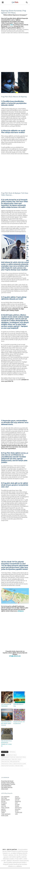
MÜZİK (17, 806)
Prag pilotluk (5, 761)
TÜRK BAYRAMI (5, 814)
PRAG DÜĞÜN (5, 807)
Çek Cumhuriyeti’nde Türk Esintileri (6, 705)
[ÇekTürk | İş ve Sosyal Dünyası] (15, 2)
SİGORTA (17, 809)
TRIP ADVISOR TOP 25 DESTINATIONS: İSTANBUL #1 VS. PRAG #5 (6, 743)
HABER (3, 804)
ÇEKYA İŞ (17, 798)
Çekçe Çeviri (4, 789)
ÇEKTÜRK (4, 798)
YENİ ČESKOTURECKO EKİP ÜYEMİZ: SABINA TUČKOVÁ (6, 723)
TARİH (3, 812)
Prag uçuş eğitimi (14, 761)
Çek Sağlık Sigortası (6, 787)
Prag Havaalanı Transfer (8, 784)
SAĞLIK (3, 809)
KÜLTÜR (3, 806)
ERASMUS (18, 801)
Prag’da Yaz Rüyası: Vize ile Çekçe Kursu (19, 722)
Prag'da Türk (19, 765)
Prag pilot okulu (16, 759)
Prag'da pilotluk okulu (8, 765)
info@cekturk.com (15, 656)
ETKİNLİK (4, 803)
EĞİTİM (3, 801)
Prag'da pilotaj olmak (20, 763)
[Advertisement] (15, 53)
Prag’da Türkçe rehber (7, 782)
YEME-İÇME (4, 815)
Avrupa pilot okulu (11, 754)
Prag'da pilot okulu (7, 763)
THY (11, 24)
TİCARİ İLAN (18, 812)
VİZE (16, 814)
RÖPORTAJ (12, 751)
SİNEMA (3, 811)
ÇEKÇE (17, 796)
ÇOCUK (17, 800)
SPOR (16, 811)
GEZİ (16, 803)
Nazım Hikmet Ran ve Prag (18, 705)
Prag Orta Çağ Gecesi (7, 781)
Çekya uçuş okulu (6, 759)
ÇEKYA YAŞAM (5, 800)
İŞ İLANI (17, 804)
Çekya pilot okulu (21, 757)
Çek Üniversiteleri (6, 785)
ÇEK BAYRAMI (5, 796)
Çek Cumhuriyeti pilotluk (8, 757)
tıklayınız (21, 611)
